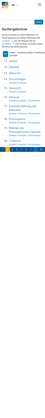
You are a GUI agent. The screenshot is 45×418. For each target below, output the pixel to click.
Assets (13, 61)
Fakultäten (6, 44)
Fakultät (14, 67)
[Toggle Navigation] (39, 4)
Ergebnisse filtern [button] (26, 52)
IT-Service (15, 140)
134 (41, 149)
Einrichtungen (17, 79)
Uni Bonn (6, 41)
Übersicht (15, 73)
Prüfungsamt (17, 119)
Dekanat (14, 97)
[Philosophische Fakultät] (5, 5)
